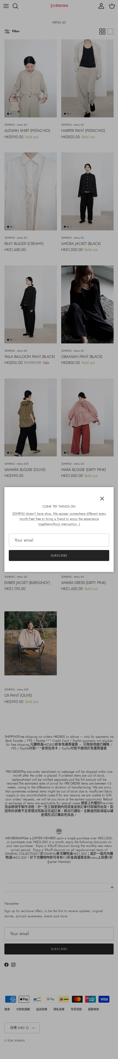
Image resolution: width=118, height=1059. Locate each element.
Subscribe (59, 555)
